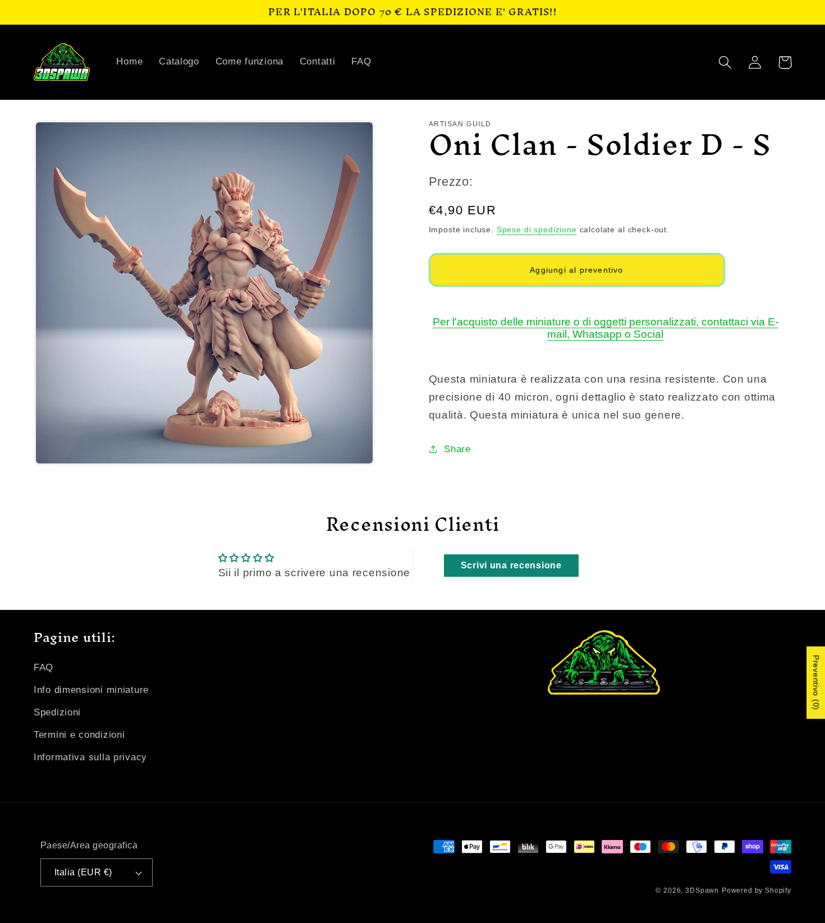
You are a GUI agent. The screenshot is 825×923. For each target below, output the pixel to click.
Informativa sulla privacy (90, 757)
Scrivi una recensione (511, 565)
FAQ (43, 667)
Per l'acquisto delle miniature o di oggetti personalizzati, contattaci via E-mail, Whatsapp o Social (605, 328)
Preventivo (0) (816, 683)
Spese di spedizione (537, 229)
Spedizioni (57, 712)
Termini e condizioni (79, 734)
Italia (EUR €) (83, 872)
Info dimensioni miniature (91, 690)
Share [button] (457, 449)
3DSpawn (702, 890)
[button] (725, 62)
